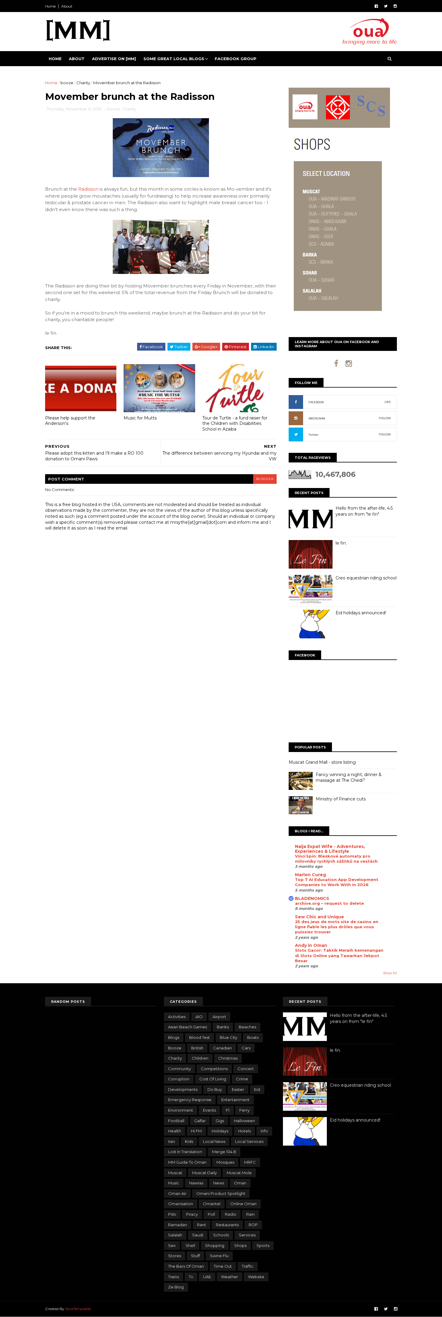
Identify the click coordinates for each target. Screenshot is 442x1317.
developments (183, 1089)
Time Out (223, 1266)
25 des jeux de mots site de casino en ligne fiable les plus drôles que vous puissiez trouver (336, 927)
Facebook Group (235, 58)
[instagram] (395, 6)
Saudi (197, 1235)
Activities (177, 1016)
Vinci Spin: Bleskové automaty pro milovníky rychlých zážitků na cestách (336, 859)
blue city (228, 1037)
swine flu (219, 1255)
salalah (175, 1235)
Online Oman (243, 1203)
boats (253, 1037)
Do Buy (214, 1089)
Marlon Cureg (310, 874)
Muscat (175, 1172)
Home (50, 6)
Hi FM (196, 1130)
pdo (172, 1214)
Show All (390, 973)
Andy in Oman (311, 945)
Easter (238, 1089)
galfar (200, 1120)
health (174, 1130)
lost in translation (185, 1151)
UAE (207, 1276)
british (197, 1047)
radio (230, 1214)
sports (262, 1245)
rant (201, 1224)
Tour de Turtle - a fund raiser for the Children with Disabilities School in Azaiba (234, 423)
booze (66, 82)
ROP (253, 1224)
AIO (199, 1016)
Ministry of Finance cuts (341, 799)
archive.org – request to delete (329, 903)
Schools (221, 1235)
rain (250, 1214)
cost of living (212, 1078)
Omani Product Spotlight (220, 1193)
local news (214, 1141)
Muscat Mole (239, 1172)
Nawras (196, 1182)
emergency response (189, 1099)
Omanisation (180, 1203)
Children (200, 1058)
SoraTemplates (78, 1308)
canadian (222, 1047)
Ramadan (177, 1224)
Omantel (211, 1203)
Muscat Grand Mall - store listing (322, 762)
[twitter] (386, 6)
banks (223, 1026)
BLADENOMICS (312, 898)
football (176, 1120)
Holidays (220, 1130)
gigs (220, 1120)
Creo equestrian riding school (366, 578)
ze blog (176, 1287)
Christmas (228, 1058)
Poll (211, 1214)
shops (240, 1245)
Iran (171, 1141)
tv (191, 1276)
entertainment (235, 1099)
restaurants (227, 1224)
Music (173, 1182)
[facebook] (376, 6)
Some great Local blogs (173, 58)
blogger (265, 479)
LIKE (388, 402)
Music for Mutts (140, 418)
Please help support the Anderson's (70, 420)
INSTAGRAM (316, 418)
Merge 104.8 (224, 1151)
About (66, 6)
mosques (225, 1162)
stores (174, 1255)
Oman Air (177, 1193)
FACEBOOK (316, 402)
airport (219, 1016)
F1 (227, 1110)
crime (242, 1078)
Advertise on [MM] (114, 58)
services (247, 1235)
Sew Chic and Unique (319, 916)
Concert (246, 1068)
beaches (247, 1026)
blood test (199, 1037)
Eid (257, 1089)
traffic (247, 1266)
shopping (214, 1245)
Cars (246, 1047)
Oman (240, 1182)
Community (179, 1068)
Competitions (214, 1068)
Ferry (244, 1110)
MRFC (250, 1162)
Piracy (192, 1214)
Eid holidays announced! (361, 613)
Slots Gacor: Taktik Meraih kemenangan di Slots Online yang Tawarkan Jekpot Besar (339, 955)
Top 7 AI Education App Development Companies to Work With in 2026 (336, 882)
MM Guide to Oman (187, 1162)
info (264, 1130)
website (256, 1276)
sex (172, 1245)
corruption (178, 1078)
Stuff (195, 1255)
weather (229, 1276)
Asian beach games (187, 1026)
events (209, 1110)
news (218, 1182)
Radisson (88, 189)
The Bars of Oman (186, 1266)
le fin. (341, 543)
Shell (190, 1245)
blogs (173, 1037)
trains (173, 1276)
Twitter (313, 434)
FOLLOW (385, 418)
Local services (249, 1141)
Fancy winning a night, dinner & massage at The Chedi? (349, 777)
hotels (244, 1130)
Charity (83, 82)
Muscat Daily (204, 1172)
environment (180, 1110)
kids (189, 1141)
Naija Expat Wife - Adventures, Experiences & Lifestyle (330, 849)
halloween (244, 1120)
